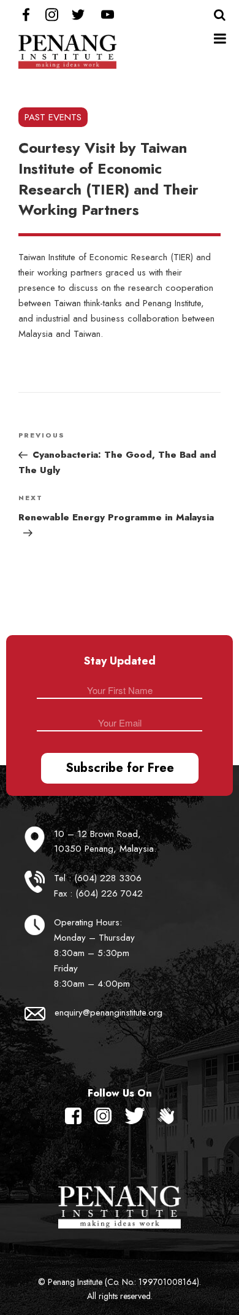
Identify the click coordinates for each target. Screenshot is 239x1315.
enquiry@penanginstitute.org (108, 1012)
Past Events (53, 117)
